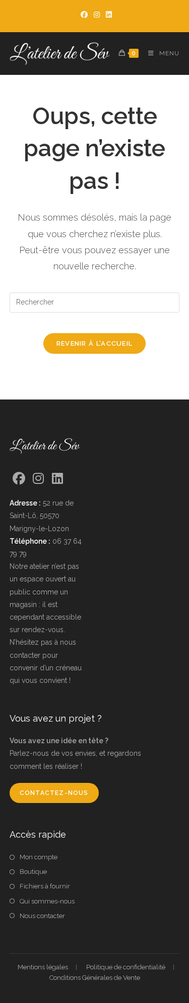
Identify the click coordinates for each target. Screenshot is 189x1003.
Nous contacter (42, 916)
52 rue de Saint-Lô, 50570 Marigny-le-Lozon (42, 515)
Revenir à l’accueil (94, 343)
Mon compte (38, 857)
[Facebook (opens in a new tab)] (84, 14)
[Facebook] (19, 478)
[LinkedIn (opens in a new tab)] (107, 14)
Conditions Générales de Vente (94, 977)
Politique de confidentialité (125, 967)
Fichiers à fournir (45, 886)
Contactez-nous (54, 792)
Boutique (33, 871)
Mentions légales (43, 967)
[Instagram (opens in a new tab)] (97, 14)
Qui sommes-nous (47, 901)
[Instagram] (38, 478)
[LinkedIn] (57, 478)
